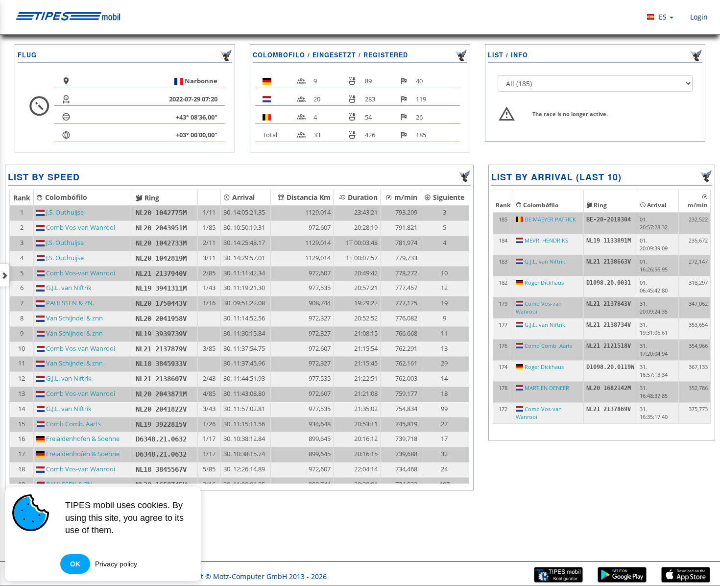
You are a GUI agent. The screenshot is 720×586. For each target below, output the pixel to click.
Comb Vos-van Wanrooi (80, 227)
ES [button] (663, 17)
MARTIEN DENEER (546, 387)
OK (75, 564)
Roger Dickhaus (543, 282)
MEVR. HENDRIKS (545, 240)
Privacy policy (116, 564)
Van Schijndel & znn (74, 318)
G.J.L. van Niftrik (68, 288)
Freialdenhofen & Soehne (82, 439)
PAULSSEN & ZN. (69, 303)
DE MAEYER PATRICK (549, 219)
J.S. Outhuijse (64, 212)
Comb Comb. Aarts (73, 424)
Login (698, 17)
